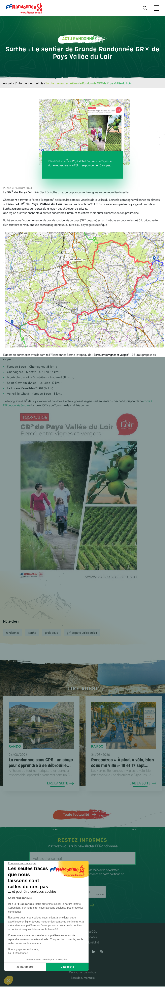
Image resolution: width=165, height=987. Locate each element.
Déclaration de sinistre (82, 972)
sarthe (32, 632)
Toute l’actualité (76, 814)
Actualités (36, 83)
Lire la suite (57, 783)
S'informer (21, 83)
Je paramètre (25, 966)
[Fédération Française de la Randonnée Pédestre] (24, 8)
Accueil (7, 83)
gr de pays (51, 632)
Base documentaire (83, 978)
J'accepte (67, 966)
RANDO (15, 746)
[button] (8, 980)
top (158, 960)
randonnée (12, 632)
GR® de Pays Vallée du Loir (82, 632)
